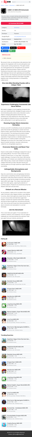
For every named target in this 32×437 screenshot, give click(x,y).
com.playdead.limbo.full (20, 36)
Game (6, 5)
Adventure (12, 5)
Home (2, 5)
